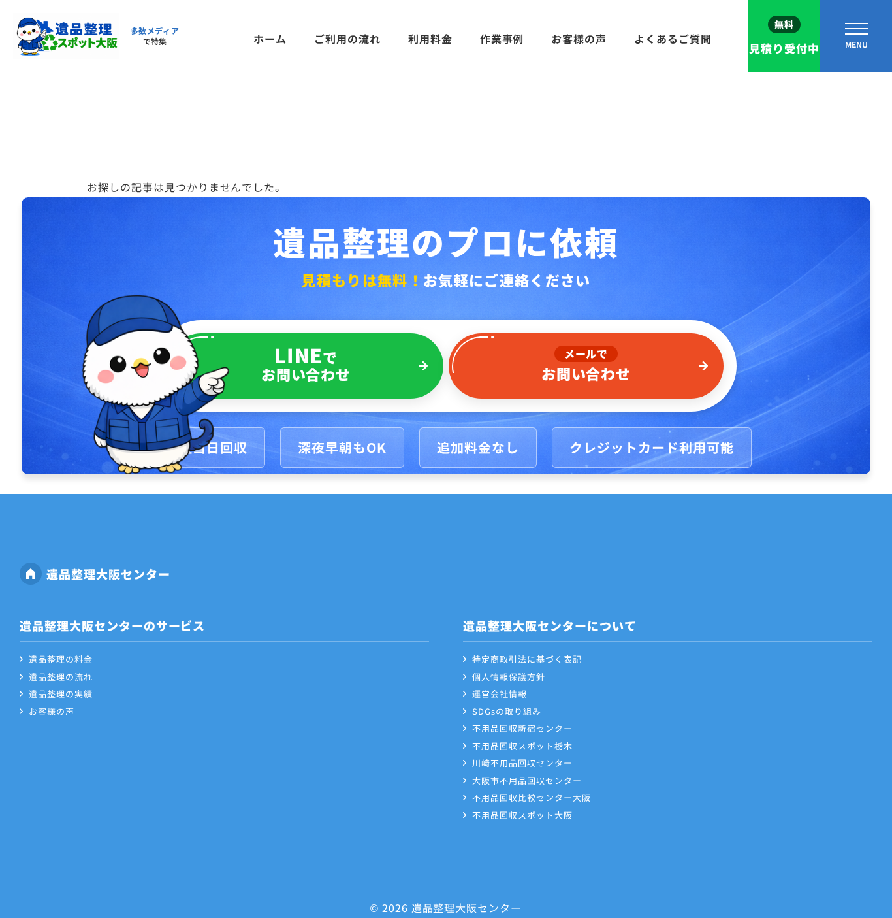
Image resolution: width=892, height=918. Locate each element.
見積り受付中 (784, 37)
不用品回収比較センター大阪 (531, 797)
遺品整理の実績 (61, 693)
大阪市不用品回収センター (527, 780)
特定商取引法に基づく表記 (527, 659)
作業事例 (502, 38)
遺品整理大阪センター (108, 573)
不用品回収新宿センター (522, 728)
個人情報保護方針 (508, 676)
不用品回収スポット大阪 (522, 815)
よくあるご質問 (673, 38)
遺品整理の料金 (61, 659)
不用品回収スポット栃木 (522, 746)
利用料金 (430, 38)
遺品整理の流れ (61, 676)
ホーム (270, 38)
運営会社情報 (499, 693)
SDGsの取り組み (506, 711)
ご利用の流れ (347, 38)
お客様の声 (579, 38)
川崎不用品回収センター (522, 763)
